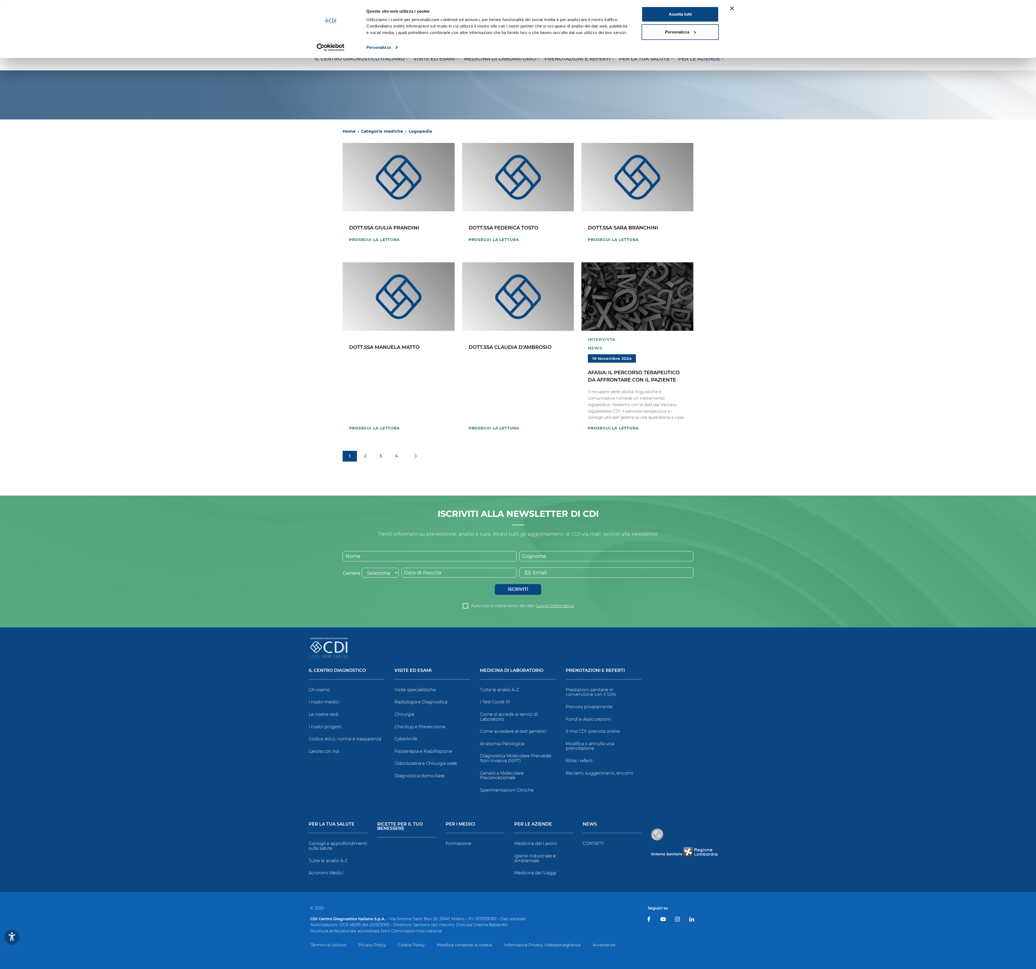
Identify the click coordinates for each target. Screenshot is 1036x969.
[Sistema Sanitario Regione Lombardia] (684, 852)
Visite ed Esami (413, 670)
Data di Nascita (422, 573)
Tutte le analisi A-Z (499, 689)
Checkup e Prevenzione (419, 726)
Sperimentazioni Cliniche (507, 790)
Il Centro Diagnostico (337, 670)
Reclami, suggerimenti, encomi (599, 773)
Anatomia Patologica (502, 743)
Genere (351, 573)
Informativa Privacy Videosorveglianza (542, 944)
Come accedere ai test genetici (513, 731)
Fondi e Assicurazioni (588, 719)
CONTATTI (593, 843)
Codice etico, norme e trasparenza (345, 738)
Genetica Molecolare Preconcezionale (502, 776)
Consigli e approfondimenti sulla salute (338, 846)
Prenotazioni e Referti (595, 670)
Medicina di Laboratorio (511, 670)
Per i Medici (460, 824)
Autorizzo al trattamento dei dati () (523, 605)
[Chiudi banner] (732, 8)
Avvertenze (604, 944)
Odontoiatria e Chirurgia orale (425, 763)
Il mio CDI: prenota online (593, 731)
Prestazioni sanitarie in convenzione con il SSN (591, 692)
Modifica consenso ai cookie (464, 944)
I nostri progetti (325, 726)
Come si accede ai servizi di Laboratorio (509, 717)
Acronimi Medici (326, 872)
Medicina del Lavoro (535, 843)
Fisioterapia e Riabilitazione (423, 751)
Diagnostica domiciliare (419, 775)
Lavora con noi (324, 751)
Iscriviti (518, 589)
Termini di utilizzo (328, 944)
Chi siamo (319, 689)
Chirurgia (404, 714)
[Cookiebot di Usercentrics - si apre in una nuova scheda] (330, 47)
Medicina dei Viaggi (535, 872)
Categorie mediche (384, 131)
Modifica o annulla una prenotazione (590, 746)
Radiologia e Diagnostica (420, 702)
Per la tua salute (332, 824)
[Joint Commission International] (657, 834)
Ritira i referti (579, 760)
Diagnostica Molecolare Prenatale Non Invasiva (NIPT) (515, 758)
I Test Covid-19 (495, 702)
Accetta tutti (680, 14)
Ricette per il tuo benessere (400, 826)
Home (349, 131)
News (595, 348)
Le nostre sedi (324, 714)
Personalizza (378, 47)
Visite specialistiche (415, 689)
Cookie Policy (411, 944)
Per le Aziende (533, 824)
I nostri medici (324, 702)
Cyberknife (405, 738)
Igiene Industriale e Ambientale (535, 858)
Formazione (458, 843)
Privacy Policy (372, 944)
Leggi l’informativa (555, 605)
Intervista (601, 339)
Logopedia (420, 131)
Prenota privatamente (589, 706)
